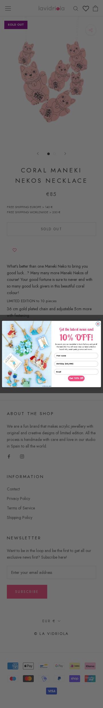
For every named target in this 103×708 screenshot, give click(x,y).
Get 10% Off (76, 378)
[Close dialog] (98, 324)
